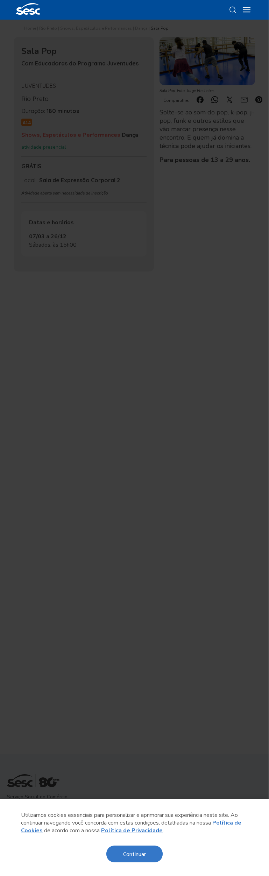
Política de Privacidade (132, 830)
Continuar (134, 853)
